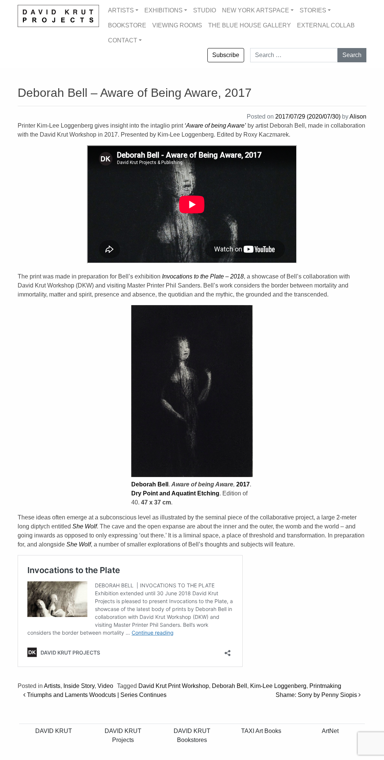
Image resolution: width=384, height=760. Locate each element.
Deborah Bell (149, 484)
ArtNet (330, 731)
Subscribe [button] (225, 55)
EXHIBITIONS (163, 10)
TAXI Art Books (261, 731)
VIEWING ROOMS (177, 25)
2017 (243, 484)
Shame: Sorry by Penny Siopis (317, 695)
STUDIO (204, 10)
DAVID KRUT (53, 731)
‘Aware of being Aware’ (215, 125)
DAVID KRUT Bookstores (192, 735)
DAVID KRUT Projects (123, 735)
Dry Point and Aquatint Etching (175, 493)
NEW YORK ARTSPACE (255, 10)
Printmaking (325, 686)
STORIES (313, 10)
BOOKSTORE (127, 25)
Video (105, 686)
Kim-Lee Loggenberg (278, 686)
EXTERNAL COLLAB (326, 25)
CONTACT (122, 40)
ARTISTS (121, 10)
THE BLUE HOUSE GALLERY (249, 25)
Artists (52, 686)
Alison (358, 116)
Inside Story (78, 686)
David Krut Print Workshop (173, 686)
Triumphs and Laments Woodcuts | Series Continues (96, 695)
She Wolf (84, 526)
